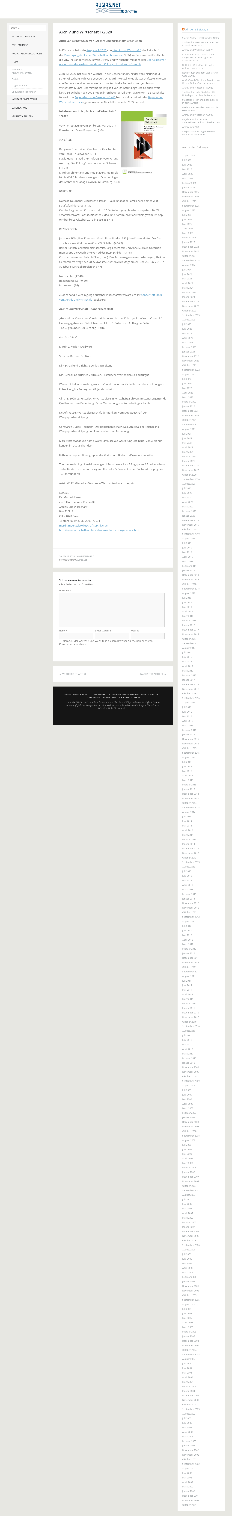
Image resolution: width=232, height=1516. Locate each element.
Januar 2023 (188, 351)
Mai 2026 (187, 169)
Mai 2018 (187, 606)
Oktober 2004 (189, 1349)
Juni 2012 (187, 930)
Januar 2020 (188, 515)
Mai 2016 (187, 716)
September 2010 (191, 1026)
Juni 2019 (187, 547)
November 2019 (190, 524)
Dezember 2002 (190, 1450)
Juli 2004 (186, 1363)
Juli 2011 (186, 980)
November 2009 (190, 1071)
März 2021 (187, 451)
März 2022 (187, 397)
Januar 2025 (188, 242)
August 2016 (188, 702)
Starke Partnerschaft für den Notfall (201, 37)
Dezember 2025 (190, 191)
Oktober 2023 (189, 310)
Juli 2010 (186, 1035)
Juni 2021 (187, 438)
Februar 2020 (189, 511)
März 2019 (187, 561)
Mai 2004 (187, 1372)
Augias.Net (81, 559)
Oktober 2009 (189, 1076)
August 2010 (188, 1030)
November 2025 (190, 196)
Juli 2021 (186, 433)
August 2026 (188, 155)
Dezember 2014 (190, 793)
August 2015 (188, 757)
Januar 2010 (188, 1062)
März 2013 (187, 889)
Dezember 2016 (190, 684)
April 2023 (187, 337)
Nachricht (65, 590)
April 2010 (187, 1049)
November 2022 (190, 360)
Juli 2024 (186, 269)
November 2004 (190, 1345)
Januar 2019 (188, 570)
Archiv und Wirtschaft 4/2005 (197, 114)
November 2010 (190, 1017)
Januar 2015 (188, 789)
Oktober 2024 (189, 255)
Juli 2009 (186, 1090)
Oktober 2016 (189, 693)
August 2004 (188, 1358)
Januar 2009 (188, 1117)
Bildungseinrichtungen (24, 91)
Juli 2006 (186, 1254)
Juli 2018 (186, 597)
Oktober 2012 (189, 912)
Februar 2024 (189, 292)
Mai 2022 (187, 388)
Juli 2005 (186, 1308)
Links (15, 62)
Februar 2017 (189, 675)
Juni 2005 (187, 1313)
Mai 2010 (187, 1044)
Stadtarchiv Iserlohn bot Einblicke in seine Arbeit (200, 101)
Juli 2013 (186, 871)
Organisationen (20, 85)
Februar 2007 (189, 1222)
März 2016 (187, 725)
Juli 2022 (186, 378)
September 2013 (191, 862)
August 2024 (188, 265)
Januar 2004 (188, 1390)
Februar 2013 (189, 894)
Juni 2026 (187, 164)
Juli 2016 (186, 707)
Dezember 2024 (190, 246)
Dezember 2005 (190, 1286)
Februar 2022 (189, 401)
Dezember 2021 (190, 410)
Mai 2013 (187, 880)
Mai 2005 (187, 1317)
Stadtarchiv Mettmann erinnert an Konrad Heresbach (200, 44)
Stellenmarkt (20, 45)
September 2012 (191, 916)
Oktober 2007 (189, 1185)
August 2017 (188, 647)
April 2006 (187, 1267)
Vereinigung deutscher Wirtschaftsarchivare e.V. (93, 55)
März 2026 (187, 178)
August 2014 (188, 812)
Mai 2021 (187, 442)
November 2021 (190, 415)
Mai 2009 (187, 1099)
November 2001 (190, 1500)
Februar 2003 (189, 1441)
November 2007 (190, 1181)
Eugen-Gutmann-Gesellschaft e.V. (95, 97)
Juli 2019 (186, 543)
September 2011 (191, 971)
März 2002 (187, 1486)
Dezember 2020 (190, 465)
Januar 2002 (188, 1491)
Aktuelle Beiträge (196, 29)
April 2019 (187, 556)
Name (63, 630)
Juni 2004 (187, 1368)
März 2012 (187, 944)
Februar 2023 (189, 347)
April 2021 (187, 447)
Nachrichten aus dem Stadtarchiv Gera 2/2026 (200, 74)
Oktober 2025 (189, 201)
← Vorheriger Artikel (73, 673)
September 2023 (191, 315)
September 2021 (191, 424)
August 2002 (188, 1468)
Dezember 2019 (190, 520)
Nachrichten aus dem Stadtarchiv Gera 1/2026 (200, 109)
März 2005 (187, 1327)
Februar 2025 (189, 237)
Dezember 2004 (190, 1340)
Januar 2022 (188, 406)
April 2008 (187, 1158)
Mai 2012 (187, 935)
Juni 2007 (187, 1203)
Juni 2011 (187, 985)
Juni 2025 (187, 219)
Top (112, 717)
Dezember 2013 (190, 848)
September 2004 (191, 1354)
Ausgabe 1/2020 (96, 50)
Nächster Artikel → (153, 673)
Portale (15, 79)
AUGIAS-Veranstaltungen (27, 53)
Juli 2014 (186, 816)
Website (135, 630)
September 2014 (191, 807)
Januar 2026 (188, 187)
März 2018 (187, 615)
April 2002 (187, 1482)
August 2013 (188, 866)
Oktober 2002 (189, 1459)
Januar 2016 (188, 734)
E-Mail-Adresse (104, 630)
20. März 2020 (67, 556)
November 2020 (190, 470)
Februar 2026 (189, 182)
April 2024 (187, 283)
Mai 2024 (187, 278)
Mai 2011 (187, 989)
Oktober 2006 (189, 1240)
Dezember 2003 (190, 1395)
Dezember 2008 (190, 1121)
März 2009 (187, 1108)
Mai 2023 (187, 333)
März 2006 (187, 1272)
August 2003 (188, 1413)
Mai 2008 (187, 1153)
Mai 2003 (187, 1427)
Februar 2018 (189, 620)
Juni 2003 (187, 1422)
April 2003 (187, 1431)
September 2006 (191, 1245)
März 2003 (187, 1436)
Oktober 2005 (189, 1295)
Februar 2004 (189, 1386)
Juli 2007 (186, 1199)
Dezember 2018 (190, 574)
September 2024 (191, 260)
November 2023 (190, 306)
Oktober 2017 (189, 638)
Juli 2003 (186, 1418)
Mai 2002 (187, 1477)
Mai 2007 (187, 1208)
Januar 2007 (188, 1226)
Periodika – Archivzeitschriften (22, 71)
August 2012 (188, 921)
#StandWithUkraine (24, 36)
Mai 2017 (187, 661)
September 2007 (191, 1190)
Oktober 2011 (189, 966)
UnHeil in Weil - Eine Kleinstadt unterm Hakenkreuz (198, 67)
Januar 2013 (188, 898)
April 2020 (187, 501)
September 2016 (191, 697)
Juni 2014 (187, 821)
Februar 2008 (189, 1167)
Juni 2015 (187, 766)
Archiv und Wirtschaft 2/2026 (197, 49)
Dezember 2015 (190, 738)
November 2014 (190, 798)
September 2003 (191, 1409)
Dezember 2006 (190, 1231)
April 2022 (187, 392)
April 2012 (187, 939)
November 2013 (190, 853)
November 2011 (190, 962)
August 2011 (188, 976)
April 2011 (187, 994)
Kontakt (156, 702)
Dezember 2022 (190, 356)
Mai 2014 (187, 825)
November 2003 (190, 1399)
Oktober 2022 (189, 365)
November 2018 (190, 579)
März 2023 (187, 342)
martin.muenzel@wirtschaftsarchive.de (83, 525)
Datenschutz (19, 107)
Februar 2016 (189, 729)
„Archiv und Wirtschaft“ (126, 50)
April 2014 (187, 830)
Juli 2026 (186, 160)
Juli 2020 (186, 488)
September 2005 (191, 1299)
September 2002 (191, 1463)
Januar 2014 (188, 843)
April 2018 (187, 611)
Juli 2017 (186, 652)
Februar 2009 (189, 1112)
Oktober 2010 (189, 1021)
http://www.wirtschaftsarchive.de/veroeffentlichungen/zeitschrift (99, 530)
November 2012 (190, 907)
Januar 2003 (188, 1445)
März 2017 (187, 670)
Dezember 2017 (190, 629)
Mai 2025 (187, 223)
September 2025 (191, 205)
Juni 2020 (187, 492)
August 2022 (188, 374)
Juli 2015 (186, 761)
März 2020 (187, 506)
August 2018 (188, 593)
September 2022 (191, 369)
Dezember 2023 (190, 301)
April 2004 (187, 1377)
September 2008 (191, 1135)
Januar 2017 (188, 679)
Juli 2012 (186, 925)
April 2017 (187, 666)
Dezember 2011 (190, 957)
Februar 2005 (189, 1331)
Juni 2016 (187, 711)
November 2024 (190, 251)
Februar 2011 (189, 1003)
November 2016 (190, 688)
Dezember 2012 (190, 903)
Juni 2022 (187, 383)
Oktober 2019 (189, 529)
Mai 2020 (187, 497)
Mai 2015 (187, 771)
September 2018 (191, 588)
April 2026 (187, 173)
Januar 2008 (188, 1172)
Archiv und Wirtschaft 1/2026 (197, 87)
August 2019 (188, 538)
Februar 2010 (189, 1058)
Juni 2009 (187, 1094)
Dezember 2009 (190, 1067)
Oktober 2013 (189, 857)
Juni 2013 (187, 875)
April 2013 (187, 884)
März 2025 (187, 232)
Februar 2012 (189, 948)
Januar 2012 (188, 953)
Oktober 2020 (189, 474)
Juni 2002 (187, 1473)
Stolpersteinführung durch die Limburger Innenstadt (198, 133)
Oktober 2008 (189, 1131)
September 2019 (191, 533)
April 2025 (187, 228)
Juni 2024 (187, 274)
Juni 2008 (187, 1149)
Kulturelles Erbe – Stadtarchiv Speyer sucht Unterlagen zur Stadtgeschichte (198, 57)
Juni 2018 (187, 602)
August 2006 (188, 1249)
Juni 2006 (187, 1258)
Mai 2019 (187, 552)
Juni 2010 (187, 1039)
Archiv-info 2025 (190, 126)
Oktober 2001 (189, 1504)
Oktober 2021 (189, 419)
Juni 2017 (187, 656)
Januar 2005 (188, 1336)
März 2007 (187, 1217)
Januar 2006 (188, 1281)
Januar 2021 (188, 460)
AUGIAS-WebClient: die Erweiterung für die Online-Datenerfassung (201, 82)
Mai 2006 (187, 1263)
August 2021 (188, 429)
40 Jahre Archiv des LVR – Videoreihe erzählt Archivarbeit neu (201, 121)
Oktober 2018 (189, 584)
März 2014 (187, 834)
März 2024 (187, 287)
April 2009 (187, 1103)
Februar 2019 (189, 565)
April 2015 (187, 775)
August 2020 (188, 483)
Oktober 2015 (189, 748)
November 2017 (190, 634)
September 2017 (191, 643)
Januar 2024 (188, 296)
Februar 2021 (189, 456)
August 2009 (188, 1085)
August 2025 (188, 210)
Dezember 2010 (190, 1012)
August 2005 (188, 1304)
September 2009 (191, 1080)
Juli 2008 (186, 1144)
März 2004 (187, 1381)
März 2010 (187, 1053)
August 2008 (188, 1140)
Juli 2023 (186, 324)
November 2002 (190, 1454)
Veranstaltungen (22, 116)
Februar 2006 (189, 1276)
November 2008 (190, 1126)
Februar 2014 (189, 839)
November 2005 (190, 1290)
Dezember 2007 (190, 1176)
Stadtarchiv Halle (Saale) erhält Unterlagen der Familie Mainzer (199, 94)
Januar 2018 (188, 625)
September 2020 (191, 479)
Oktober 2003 (189, 1404)
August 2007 (188, 1194)
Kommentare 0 (85, 556)
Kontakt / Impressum (24, 99)
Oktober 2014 (189, 802)
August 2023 (188, 319)
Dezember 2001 (190, 1495)
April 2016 (187, 720)
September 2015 (191, 752)
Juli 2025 (186, 214)
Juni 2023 (187, 328)
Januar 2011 (188, 1008)
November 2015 (190, 743)
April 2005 (187, 1322)
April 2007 (187, 1213)
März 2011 (187, 998)
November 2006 (190, 1235)
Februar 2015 (189, 784)
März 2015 (187, 780)
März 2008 (187, 1162)
